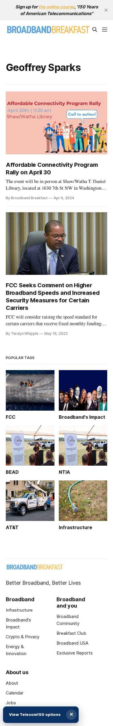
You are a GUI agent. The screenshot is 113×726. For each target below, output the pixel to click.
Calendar (14, 693)
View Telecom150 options (35, 714)
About (12, 683)
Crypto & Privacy (22, 636)
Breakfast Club (71, 633)
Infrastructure (19, 610)
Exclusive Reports (75, 653)
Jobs (11, 702)
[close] (106, 10)
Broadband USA (72, 643)
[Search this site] (94, 29)
